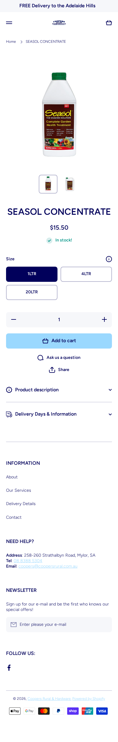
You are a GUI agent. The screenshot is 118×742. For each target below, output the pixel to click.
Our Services (18, 490)
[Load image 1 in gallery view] (48, 184)
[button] (59, 370)
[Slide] (109, 259)
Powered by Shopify (88, 698)
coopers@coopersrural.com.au (47, 566)
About (12, 477)
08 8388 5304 (28, 560)
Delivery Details (21, 503)
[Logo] (59, 22)
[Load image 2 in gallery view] (70, 184)
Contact (13, 517)
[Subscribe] (104, 624)
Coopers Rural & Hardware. (49, 698)
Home (11, 41)
